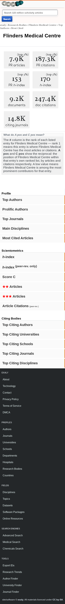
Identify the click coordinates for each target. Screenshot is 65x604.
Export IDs (8, 565)
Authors (7, 429)
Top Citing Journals (18, 353)
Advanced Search (13, 535)
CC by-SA (58, 599)
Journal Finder (11, 591)
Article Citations (20, 306)
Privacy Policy (11, 399)
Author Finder (10, 578)
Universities (9, 442)
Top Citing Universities (20, 334)
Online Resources (13, 518)
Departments (10, 455)
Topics (6, 498)
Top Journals (12, 219)
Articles (12, 287)
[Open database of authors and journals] (12, 2)
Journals (7, 436)
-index (8, 257)
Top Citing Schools (17, 344)
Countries (8, 475)
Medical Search (11, 542)
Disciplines (9, 492)
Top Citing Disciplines (20, 363)
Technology (9, 386)
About (6, 379)
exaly (3, 25)
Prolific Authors (15, 209)
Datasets (8, 505)
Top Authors (12, 200)
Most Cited (17, 28)
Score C (8, 277)
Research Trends (12, 572)
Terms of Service (12, 405)
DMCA (6, 412)
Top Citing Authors (17, 325)
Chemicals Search (13, 548)
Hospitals (8, 462)
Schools (7, 449)
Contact (7, 392)
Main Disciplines (15, 228)
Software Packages (13, 512)
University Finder (12, 585)
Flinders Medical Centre (42, 25)
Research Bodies (17, 25)
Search (7, 19)
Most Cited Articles (17, 238)
